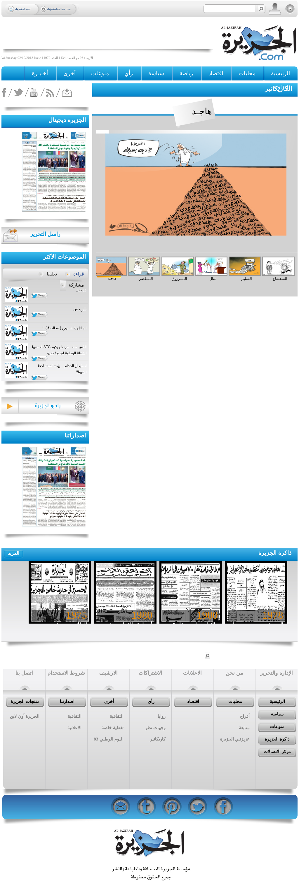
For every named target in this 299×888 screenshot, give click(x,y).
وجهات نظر (155, 727)
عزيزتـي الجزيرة (235, 739)
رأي (151, 701)
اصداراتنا (75, 435)
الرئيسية (280, 73)
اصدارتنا (67, 701)
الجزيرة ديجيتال (67, 120)
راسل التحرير (45, 234)
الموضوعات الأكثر (64, 256)
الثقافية (281, 87)
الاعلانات (192, 673)
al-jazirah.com (23, 9)
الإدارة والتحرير (276, 673)
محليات (235, 701)
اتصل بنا (24, 673)
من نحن (234, 673)
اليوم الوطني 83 (109, 739)
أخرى (69, 73)
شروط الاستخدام (66, 673)
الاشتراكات (150, 673)
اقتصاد (193, 701)
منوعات (277, 726)
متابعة (244, 727)
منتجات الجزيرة (25, 701)
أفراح (245, 716)
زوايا (162, 716)
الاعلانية (74, 727)
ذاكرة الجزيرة (275, 553)
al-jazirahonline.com (59, 9)
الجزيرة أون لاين (24, 716)
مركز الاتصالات (277, 751)
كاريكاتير (158, 739)
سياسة (277, 714)
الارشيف (108, 673)
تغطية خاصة (113, 727)
